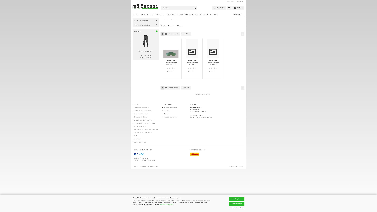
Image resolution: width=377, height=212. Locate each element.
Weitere (213, 15)
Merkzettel (241, 1)
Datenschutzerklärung (166, 204)
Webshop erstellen (139, 166)
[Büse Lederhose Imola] (146, 41)
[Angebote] (157, 31)
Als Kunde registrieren (170, 107)
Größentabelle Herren (140, 114)
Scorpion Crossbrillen (142, 25)
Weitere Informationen (237, 208)
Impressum (137, 139)
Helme (136, 15)
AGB (135, 136)
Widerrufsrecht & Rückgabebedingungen (146, 129)
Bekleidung (145, 15)
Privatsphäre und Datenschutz (143, 132)
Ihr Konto (166, 110)
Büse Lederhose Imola (145, 51)
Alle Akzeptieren (237, 199)
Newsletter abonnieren (170, 117)
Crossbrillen (159, 15)
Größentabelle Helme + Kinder (143, 110)
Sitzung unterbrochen (140, 126)
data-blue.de (239, 166)
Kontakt (237, 14)
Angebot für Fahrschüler (141, 107)
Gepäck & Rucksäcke (198, 15)
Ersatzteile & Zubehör (177, 15)
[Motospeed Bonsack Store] (145, 7)
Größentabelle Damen (140, 117)
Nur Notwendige (237, 203)
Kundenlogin (231, 1)
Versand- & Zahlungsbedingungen (144, 120)
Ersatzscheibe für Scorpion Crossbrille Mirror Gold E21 (171, 62)
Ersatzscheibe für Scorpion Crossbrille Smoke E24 (192, 62)
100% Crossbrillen (141, 21)
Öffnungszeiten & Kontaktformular (144, 123)
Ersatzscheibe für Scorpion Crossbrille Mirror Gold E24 (213, 62)
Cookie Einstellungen (140, 142)
